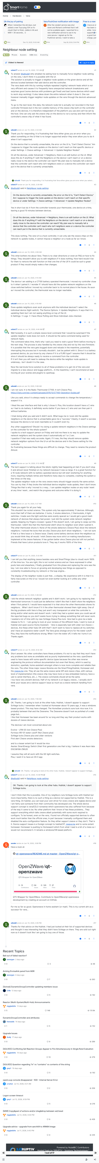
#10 (94, 504)
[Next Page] (94, 33)
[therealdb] (4, 1021)
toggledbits (11, 1006)
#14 (94, 699)
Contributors (83, 1147)
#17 (95, 923)
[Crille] (4, 990)
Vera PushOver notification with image (61, 21)
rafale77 (14, 70)
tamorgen (10, 959)
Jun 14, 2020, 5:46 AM (33, 595)
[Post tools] (94, 123)
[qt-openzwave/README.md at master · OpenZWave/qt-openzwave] (47, 875)
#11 (95, 556)
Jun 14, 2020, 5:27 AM (33, 504)
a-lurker (10, 1084)
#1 (95, 70)
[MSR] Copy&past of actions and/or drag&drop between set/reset (33, 1111)
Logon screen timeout (13, 1095)
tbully (9, 1037)
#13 (94, 650)
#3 (95, 185)
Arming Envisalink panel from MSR (18, 971)
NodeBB (72, 1147)
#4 (95, 252)
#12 (94, 595)
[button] (3, 1159)
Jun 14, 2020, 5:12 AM (33, 463)
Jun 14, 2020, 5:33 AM (33, 556)
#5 (95, 278)
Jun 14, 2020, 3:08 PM (32, 843)
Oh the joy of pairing (13, 21)
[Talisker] (4, 1130)
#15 (94, 775)
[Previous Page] (4, 33)
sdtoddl (14, 130)
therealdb (10, 1022)
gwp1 (9, 1068)
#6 (95, 304)
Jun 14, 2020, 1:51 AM (33, 70)
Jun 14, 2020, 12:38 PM (34, 775)
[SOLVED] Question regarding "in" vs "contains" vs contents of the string (36, 1064)
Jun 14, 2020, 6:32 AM (33, 650)
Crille (9, 990)
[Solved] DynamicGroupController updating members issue (30, 986)
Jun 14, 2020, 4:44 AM (33, 329)
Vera (8, 42)
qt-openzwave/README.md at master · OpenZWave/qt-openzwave (48, 853)
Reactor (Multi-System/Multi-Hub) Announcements (26, 1002)
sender (13, 843)
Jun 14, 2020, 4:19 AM (33, 304)
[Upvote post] (85, 123)
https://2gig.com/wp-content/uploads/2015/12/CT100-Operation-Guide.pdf (45, 392)
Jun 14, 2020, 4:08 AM (33, 252)
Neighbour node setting (37, 188)
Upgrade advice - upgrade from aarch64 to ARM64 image (29, 1126)
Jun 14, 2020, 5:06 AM (33, 386)
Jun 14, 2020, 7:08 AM (33, 699)
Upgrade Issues (10, 1033)
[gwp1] (4, 1052)
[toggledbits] (4, 1006)
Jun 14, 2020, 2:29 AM (33, 185)
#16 (94, 843)
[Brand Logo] (18, 7)
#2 (95, 130)
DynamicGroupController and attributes (21, 1018)
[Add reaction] (80, 123)
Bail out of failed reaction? (15, 955)
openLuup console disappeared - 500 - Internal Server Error (30, 1080)
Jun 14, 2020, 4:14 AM (33, 278)
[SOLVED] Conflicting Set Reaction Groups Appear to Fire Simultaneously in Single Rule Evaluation (48, 1049)
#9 (95, 463)
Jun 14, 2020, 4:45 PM (33, 923)
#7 (95, 329)
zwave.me (19, 671)
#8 (95, 386)
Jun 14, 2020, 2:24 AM (33, 130)
